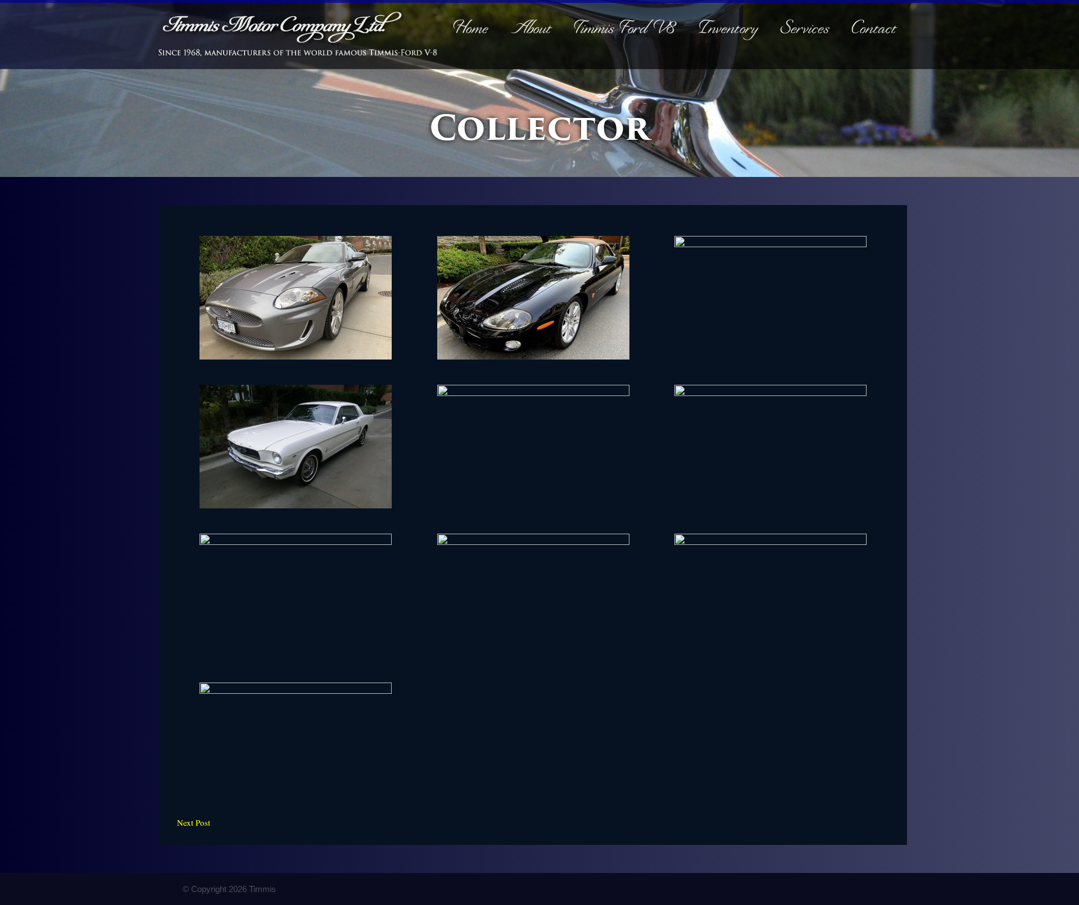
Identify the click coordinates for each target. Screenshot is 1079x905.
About (531, 30)
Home (471, 30)
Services (805, 30)
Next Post (193, 822)
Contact (874, 30)
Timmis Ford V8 (625, 30)
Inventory (728, 30)
